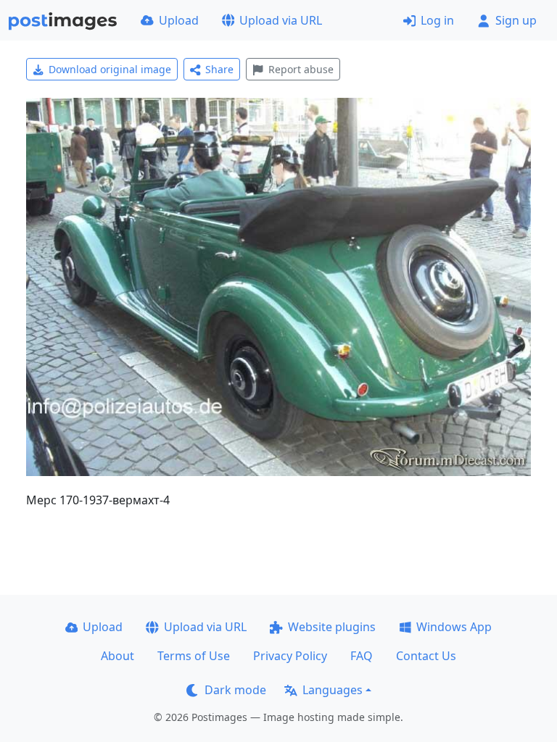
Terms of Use (193, 656)
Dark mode (235, 690)
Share (219, 69)
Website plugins (332, 627)
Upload (179, 20)
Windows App (454, 627)
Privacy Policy (290, 656)
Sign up (516, 20)
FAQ (361, 656)
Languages (332, 690)
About (117, 656)
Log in (437, 20)
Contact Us (426, 656)
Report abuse (301, 69)
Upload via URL (280, 20)
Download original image (110, 69)
